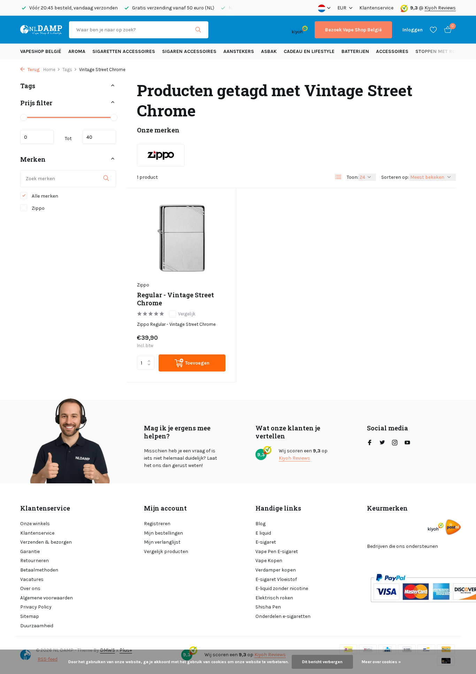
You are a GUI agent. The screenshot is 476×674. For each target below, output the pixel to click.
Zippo (38, 208)
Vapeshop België (40, 51)
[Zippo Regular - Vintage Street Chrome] (181, 238)
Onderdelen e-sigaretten (282, 616)
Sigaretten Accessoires (123, 51)
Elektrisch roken (274, 598)
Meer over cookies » (381, 661)
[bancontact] (271, 30)
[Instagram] (395, 443)
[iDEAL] (221, 30)
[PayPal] (243, 30)
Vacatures (32, 579)
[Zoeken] (198, 29)
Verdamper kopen (275, 570)
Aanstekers (238, 51)
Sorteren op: (395, 177)
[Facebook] (370, 443)
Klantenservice (376, 8)
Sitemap (29, 616)
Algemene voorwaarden (46, 598)
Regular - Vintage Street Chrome (175, 299)
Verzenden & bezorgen (46, 542)
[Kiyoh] (300, 30)
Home (49, 69)
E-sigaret (265, 542)
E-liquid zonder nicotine (281, 588)
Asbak (269, 51)
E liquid (263, 533)
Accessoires (392, 51)
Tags (67, 69)
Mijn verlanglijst (162, 542)
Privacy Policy (36, 607)
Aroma (76, 51)
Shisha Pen (268, 607)
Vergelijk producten (166, 551)
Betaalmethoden (39, 570)
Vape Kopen (268, 561)
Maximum (99, 137)
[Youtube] (407, 443)
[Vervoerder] (453, 527)
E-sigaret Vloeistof (276, 579)
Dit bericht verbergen (322, 661)
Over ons (30, 588)
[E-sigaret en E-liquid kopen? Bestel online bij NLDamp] (41, 30)
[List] (338, 177)
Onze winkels (35, 524)
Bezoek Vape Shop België (353, 30)
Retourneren (34, 561)
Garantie (30, 551)
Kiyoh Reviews (440, 8)
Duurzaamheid (36, 626)
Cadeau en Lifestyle (309, 51)
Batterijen (355, 51)
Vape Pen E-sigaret (276, 551)
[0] (446, 29)
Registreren (157, 524)
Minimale (37, 137)
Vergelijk (186, 313)
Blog (260, 524)
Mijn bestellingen (163, 533)
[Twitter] (382, 443)
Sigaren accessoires (189, 51)
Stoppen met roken (440, 51)
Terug (33, 69)
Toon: (353, 177)
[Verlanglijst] (433, 29)
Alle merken (44, 196)
